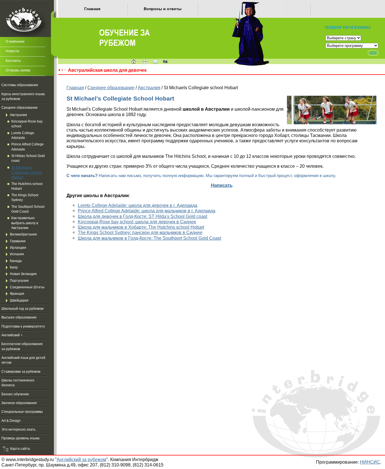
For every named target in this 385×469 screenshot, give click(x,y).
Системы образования (19, 85)
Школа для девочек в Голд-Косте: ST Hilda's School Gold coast (142, 216)
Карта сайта (19, 448)
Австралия (18, 115)
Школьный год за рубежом (22, 308)
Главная (92, 8)
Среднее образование (19, 107)
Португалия (19, 280)
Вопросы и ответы (163, 8)
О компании (15, 41)
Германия (18, 241)
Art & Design (11, 420)
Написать (222, 185)
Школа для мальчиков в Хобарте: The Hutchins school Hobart (141, 227)
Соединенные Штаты (27, 287)
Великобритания (23, 234)
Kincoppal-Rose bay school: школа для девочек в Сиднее (137, 221)
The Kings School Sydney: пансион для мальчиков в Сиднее (140, 232)
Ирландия (18, 247)
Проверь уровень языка (20, 438)
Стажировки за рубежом (20, 371)
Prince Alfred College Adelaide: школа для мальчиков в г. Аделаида (146, 210)
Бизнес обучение (15, 394)
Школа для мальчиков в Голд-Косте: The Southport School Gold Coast (149, 238)
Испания (17, 254)
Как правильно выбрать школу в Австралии (24, 223)
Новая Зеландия (23, 274)
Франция (17, 293)
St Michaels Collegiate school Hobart (26, 172)
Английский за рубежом (81, 459)
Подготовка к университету (23, 326)
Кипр (14, 267)
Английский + (12, 335)
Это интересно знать (18, 429)
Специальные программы (22, 411)
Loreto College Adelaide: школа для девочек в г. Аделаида (137, 205)
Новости (12, 51)
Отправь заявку (18, 70)
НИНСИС (370, 461)
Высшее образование (19, 317)
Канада (16, 261)
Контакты (13, 60)
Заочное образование (19, 403)
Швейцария (19, 300)
